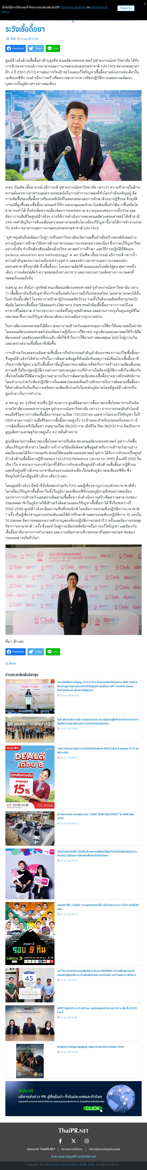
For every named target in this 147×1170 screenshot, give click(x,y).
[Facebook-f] (60, 1141)
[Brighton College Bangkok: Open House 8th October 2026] (29, 1061)
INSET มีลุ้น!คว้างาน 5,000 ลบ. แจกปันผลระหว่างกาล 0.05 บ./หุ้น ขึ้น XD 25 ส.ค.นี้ (97, 1010)
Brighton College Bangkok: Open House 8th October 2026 (90, 1046)
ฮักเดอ (12, 663)
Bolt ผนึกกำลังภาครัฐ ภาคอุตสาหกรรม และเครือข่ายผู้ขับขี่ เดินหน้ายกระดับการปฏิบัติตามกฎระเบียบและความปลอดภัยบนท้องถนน (98, 721)
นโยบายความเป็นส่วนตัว (73, 7)
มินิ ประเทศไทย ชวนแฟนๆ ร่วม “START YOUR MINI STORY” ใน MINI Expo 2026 (95, 816)
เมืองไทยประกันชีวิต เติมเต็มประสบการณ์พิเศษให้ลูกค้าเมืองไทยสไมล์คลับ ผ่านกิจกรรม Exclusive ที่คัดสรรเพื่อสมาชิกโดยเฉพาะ (97, 853)
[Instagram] (86, 1141)
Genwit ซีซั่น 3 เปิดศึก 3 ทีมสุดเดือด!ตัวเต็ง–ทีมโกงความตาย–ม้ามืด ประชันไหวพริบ (98, 906)
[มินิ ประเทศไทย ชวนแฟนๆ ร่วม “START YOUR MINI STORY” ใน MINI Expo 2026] (29, 828)
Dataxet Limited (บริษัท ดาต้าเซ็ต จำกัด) (72, 1164)
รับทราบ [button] (126, 8)
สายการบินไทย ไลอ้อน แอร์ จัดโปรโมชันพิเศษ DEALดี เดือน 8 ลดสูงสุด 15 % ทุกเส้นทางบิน (98, 750)
